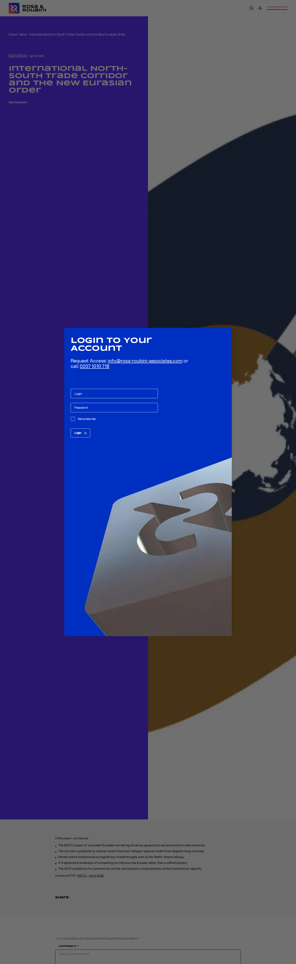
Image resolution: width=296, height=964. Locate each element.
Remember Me (87, 419)
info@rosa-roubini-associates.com (145, 360)
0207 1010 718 (94, 366)
